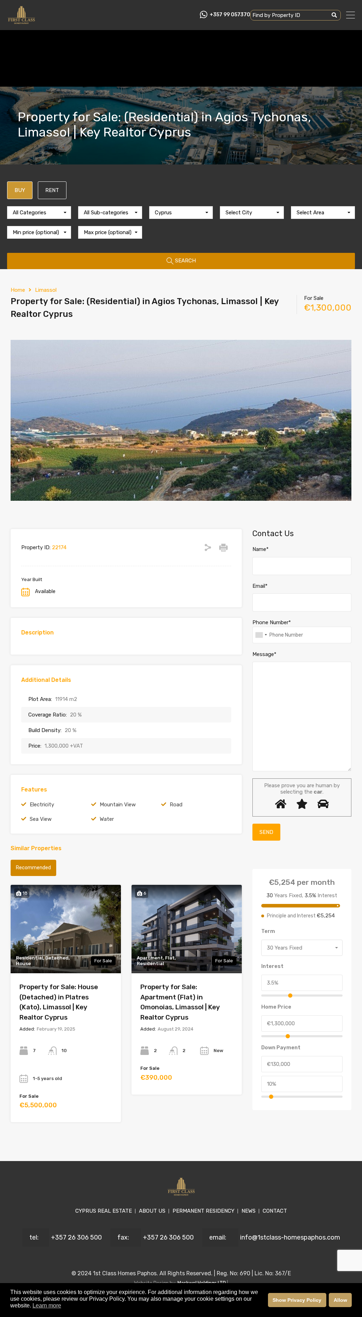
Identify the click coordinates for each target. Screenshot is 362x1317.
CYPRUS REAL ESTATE (103, 1211)
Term (268, 931)
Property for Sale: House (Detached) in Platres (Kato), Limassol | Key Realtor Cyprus (58, 1002)
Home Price (276, 1007)
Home (18, 290)
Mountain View (118, 804)
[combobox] (39, 212)
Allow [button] (340, 1300)
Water (107, 819)
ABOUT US (152, 1211)
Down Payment (280, 1047)
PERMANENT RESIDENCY (203, 1211)
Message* (264, 654)
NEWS (248, 1211)
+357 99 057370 (230, 15)
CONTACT (275, 1211)
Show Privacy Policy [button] (297, 1300)
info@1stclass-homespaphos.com (290, 1237)
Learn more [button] (47, 1306)
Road (176, 804)
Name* (260, 549)
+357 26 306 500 (76, 1237)
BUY (19, 190)
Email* (260, 586)
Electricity (42, 804)
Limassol (46, 290)
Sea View (41, 819)
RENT (52, 190)
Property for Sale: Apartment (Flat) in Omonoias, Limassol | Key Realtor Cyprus (180, 1002)
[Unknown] (261, 635)
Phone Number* (271, 622)
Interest (272, 966)
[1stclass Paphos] (21, 21)
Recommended (33, 868)
